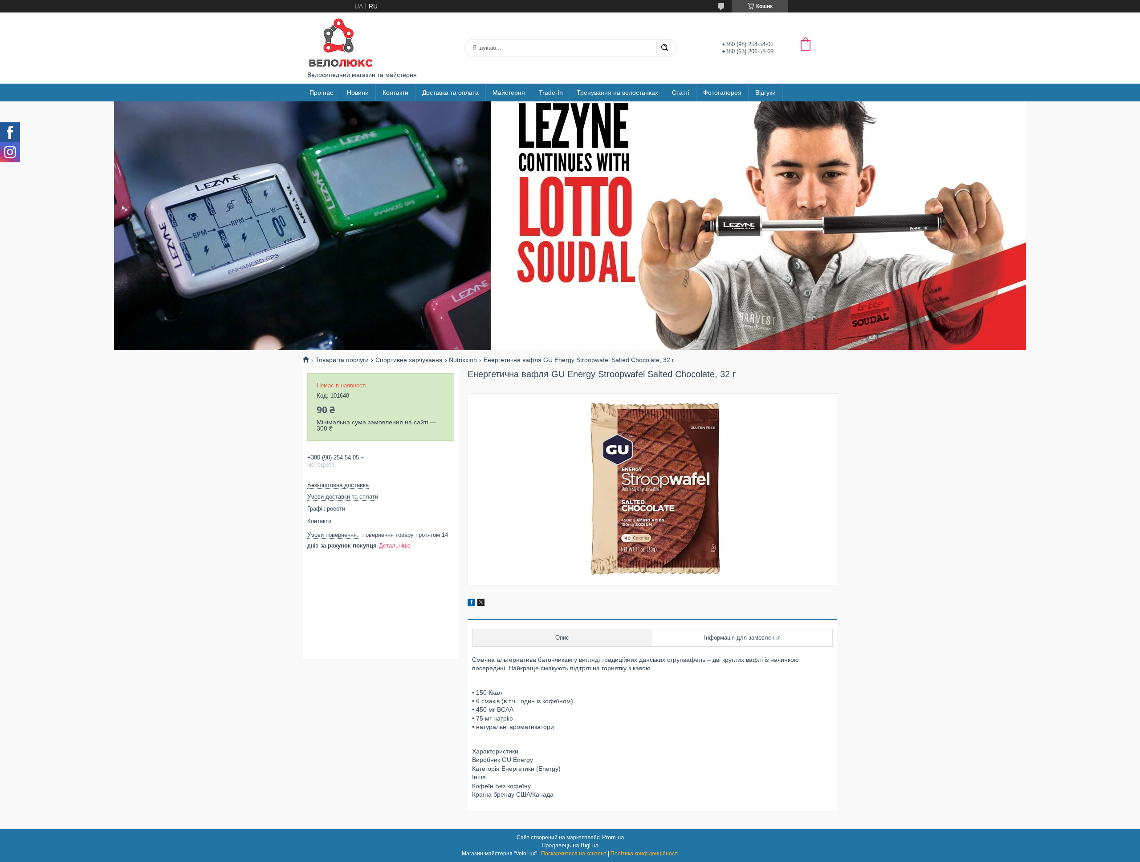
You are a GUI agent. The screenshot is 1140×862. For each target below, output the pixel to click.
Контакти (395, 92)
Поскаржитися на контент (574, 853)
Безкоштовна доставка (338, 485)
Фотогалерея (722, 92)
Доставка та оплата (450, 92)
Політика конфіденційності (645, 853)
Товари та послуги (342, 359)
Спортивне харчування (409, 359)
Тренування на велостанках (617, 92)
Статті (680, 92)
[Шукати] (664, 48)
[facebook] (471, 603)
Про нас (321, 92)
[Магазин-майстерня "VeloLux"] (340, 42)
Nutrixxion (463, 359)
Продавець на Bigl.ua (570, 845)
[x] (480, 603)
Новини (358, 92)
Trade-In (551, 92)
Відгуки (765, 92)
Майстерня (509, 92)
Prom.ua (613, 837)
